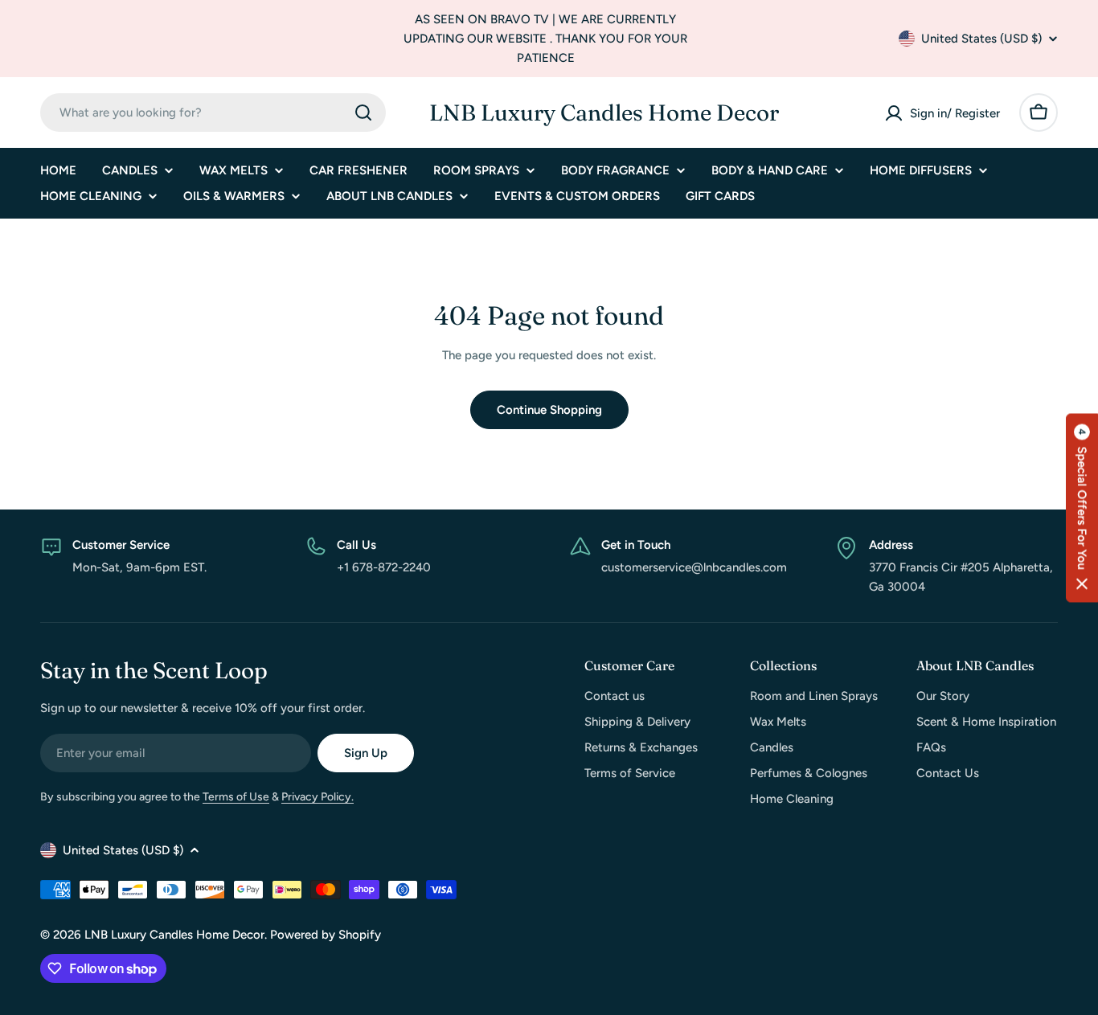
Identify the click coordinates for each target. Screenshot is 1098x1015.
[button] (1082, 507)
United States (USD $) (981, 38)
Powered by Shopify (325, 934)
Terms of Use (236, 797)
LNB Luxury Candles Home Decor (604, 112)
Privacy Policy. (317, 797)
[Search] (363, 112)
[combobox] (213, 112)
